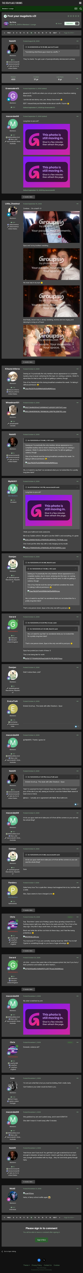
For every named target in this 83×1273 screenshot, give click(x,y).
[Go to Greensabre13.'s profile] (13, 96)
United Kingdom (12, 642)
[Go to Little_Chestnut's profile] (13, 211)
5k (14, 60)
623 (13, 1207)
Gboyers (14, 640)
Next (55, 33)
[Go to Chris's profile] (6, 23)
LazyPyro (14, 940)
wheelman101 (14, 423)
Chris (14, 22)
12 (27, 33)
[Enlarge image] (61, 99)
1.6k (13, 421)
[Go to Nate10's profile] (13, 48)
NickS (12, 1188)
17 (46, 33)
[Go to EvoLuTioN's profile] (13, 709)
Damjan (12, 556)
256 (13, 107)
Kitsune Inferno (12, 369)
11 (23, 33)
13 (31, 33)
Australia (13, 143)
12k (13, 936)
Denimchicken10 (13, 62)
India (12, 726)
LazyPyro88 (14, 938)
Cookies (57, 1265)
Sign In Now (41, 1240)
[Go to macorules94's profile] (13, 124)
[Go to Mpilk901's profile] (13, 489)
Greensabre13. (12, 88)
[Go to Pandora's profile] (13, 890)
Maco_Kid (14, 139)
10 (20, 33)
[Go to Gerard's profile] (13, 624)
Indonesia (12, 1209)
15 (38, 33)
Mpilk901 (12, 481)
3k (14, 575)
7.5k (13, 901)
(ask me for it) (14, 66)
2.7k (13, 720)
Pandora (12, 882)
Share (59, 23)
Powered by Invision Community (41, 1270)
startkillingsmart (14, 577)
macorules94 (12, 116)
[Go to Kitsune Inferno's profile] (13, 376)
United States (12, 68)
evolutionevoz (14, 724)
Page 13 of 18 (68, 33)
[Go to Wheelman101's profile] (13, 410)
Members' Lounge (29, 24)
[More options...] (77, 41)
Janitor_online (14, 1101)
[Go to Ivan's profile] (13, 1086)
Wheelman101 (12, 402)
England (12, 944)
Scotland (12, 502)
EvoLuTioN (12, 701)
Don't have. (14, 1099)
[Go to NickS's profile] (13, 1196)
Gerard (12, 617)
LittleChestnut (14, 224)
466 (13, 222)
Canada (12, 425)
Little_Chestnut (12, 204)
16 (42, 33)
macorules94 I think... (14, 141)
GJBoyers (14, 638)
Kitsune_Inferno (14, 392)
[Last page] (59, 32)
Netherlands (13, 903)
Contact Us (48, 1265)
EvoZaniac (14, 722)
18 (50, 33)
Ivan (12, 1078)
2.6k (13, 500)
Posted (31, 41)
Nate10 (12, 41)
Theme (26, 1265)
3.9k (13, 1097)
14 (35, 33)
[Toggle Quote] (26, 47)
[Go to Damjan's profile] (13, 564)
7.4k (13, 387)
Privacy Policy (37, 1265)
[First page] (4, 32)
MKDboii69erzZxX (14, 137)
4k (14, 635)
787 (13, 135)
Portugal (12, 1103)
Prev (9, 33)
